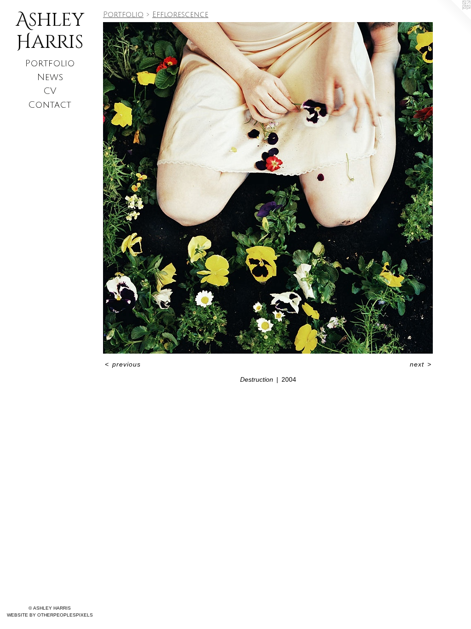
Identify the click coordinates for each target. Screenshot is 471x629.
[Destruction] (268, 188)
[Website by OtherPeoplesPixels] (452, 18)
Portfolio (50, 63)
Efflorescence (180, 15)
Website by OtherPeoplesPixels (50, 614)
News (50, 77)
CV (50, 91)
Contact (49, 105)
